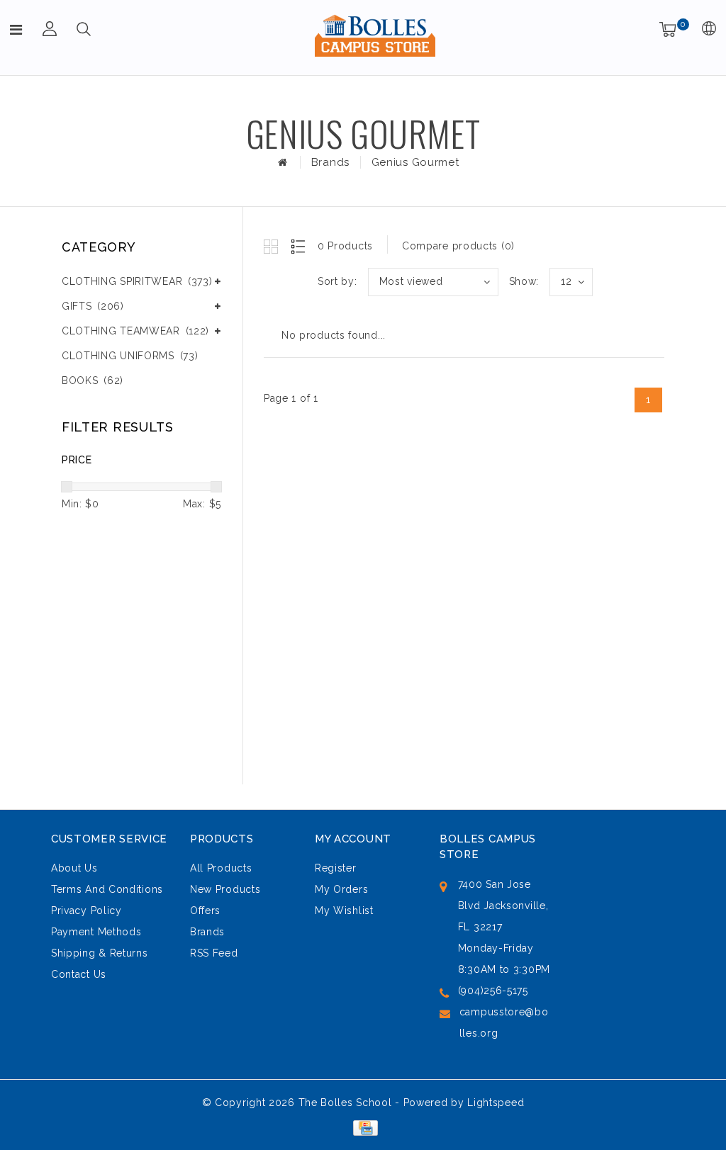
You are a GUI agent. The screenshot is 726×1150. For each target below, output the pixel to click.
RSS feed (214, 953)
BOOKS (92, 380)
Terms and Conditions (107, 889)
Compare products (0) (458, 246)
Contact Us (78, 974)
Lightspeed (495, 1102)
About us (74, 868)
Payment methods (96, 931)
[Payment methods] (362, 1127)
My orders (341, 889)
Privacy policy (86, 910)
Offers (205, 910)
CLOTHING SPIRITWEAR (137, 281)
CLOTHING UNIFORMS (130, 355)
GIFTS (93, 306)
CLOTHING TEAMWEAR (135, 331)
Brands (330, 162)
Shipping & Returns (99, 953)
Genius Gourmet (415, 162)
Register (336, 868)
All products (221, 868)
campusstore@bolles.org (504, 1022)
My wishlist (344, 910)
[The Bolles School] (375, 35)
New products (225, 889)
